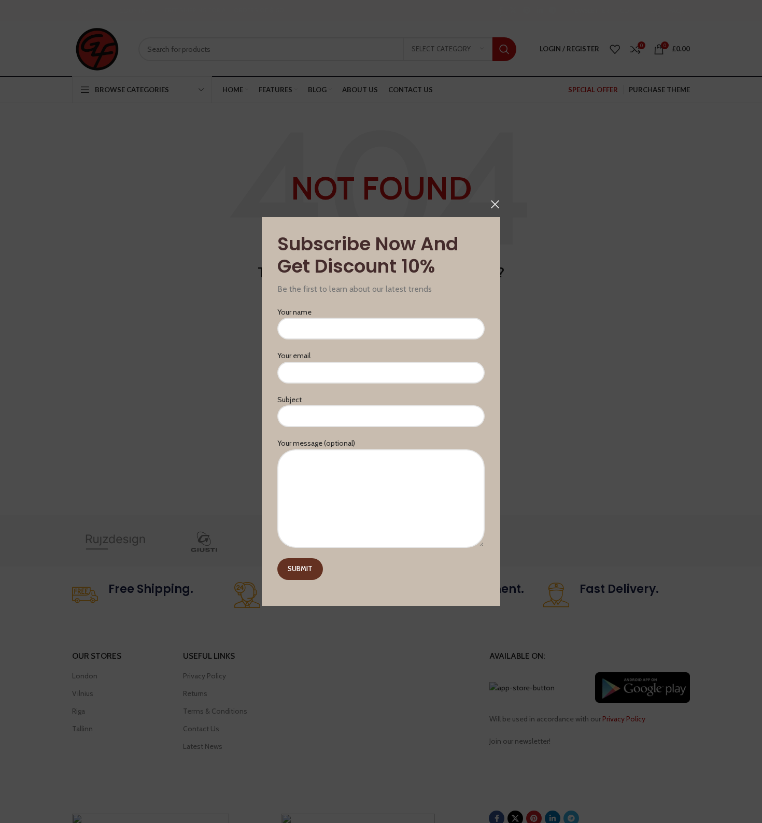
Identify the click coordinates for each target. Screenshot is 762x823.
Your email (294, 356)
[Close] (495, 204)
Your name (294, 312)
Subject (289, 399)
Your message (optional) (316, 443)
